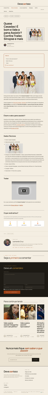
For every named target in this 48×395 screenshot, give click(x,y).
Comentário (7, 271)
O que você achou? (10, 65)
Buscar (42, 9)
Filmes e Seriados (14, 7)
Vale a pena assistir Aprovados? (25, 325)
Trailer (7, 63)
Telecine (5, 11)
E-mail (27, 284)
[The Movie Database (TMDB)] (42, 392)
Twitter (5, 385)
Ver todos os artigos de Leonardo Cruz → (23, 247)
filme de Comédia (17, 102)
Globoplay (31, 7)
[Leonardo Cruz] (5, 45)
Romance (24, 102)
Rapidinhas (11, 11)
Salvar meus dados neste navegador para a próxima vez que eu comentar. (18, 289)
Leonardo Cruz (10, 43)
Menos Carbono (29, 380)
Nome (5, 284)
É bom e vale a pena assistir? (12, 58)
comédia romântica (20, 124)
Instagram (6, 387)
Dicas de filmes (10, 233)
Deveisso (24, 4)
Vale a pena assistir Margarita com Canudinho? (11, 325)
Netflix (36, 7)
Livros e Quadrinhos (23, 7)
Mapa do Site (28, 371)
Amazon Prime (6, 7)
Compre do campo (29, 378)
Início (6, 16)
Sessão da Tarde (14, 128)
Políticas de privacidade (30, 374)
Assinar (36, 359)
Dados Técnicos (9, 61)
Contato (27, 376)
